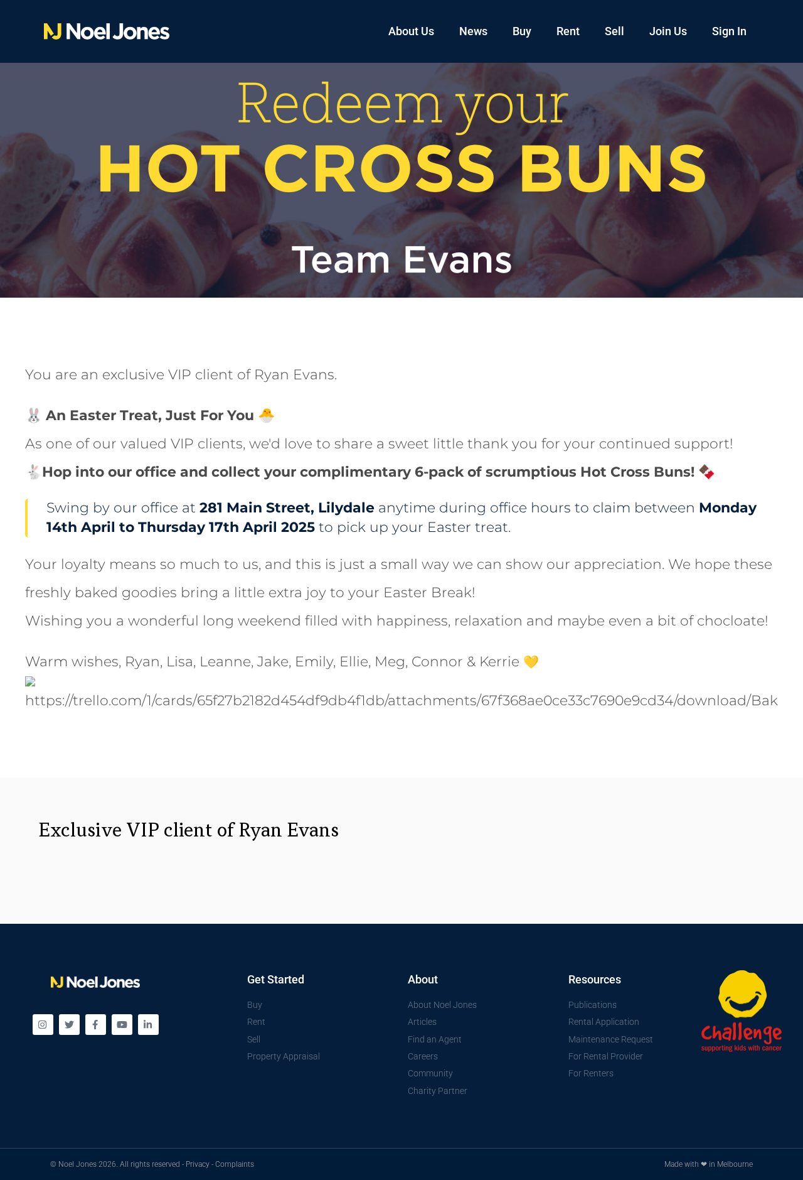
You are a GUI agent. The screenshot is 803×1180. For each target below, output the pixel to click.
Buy (522, 31)
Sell (614, 31)
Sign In (729, 31)
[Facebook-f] (95, 1024)
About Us (411, 31)
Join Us (668, 31)
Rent (568, 31)
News (473, 31)
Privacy (198, 1164)
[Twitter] (69, 1024)
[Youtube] (122, 1024)
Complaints (234, 1164)
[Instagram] (43, 1024)
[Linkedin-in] (148, 1024)
